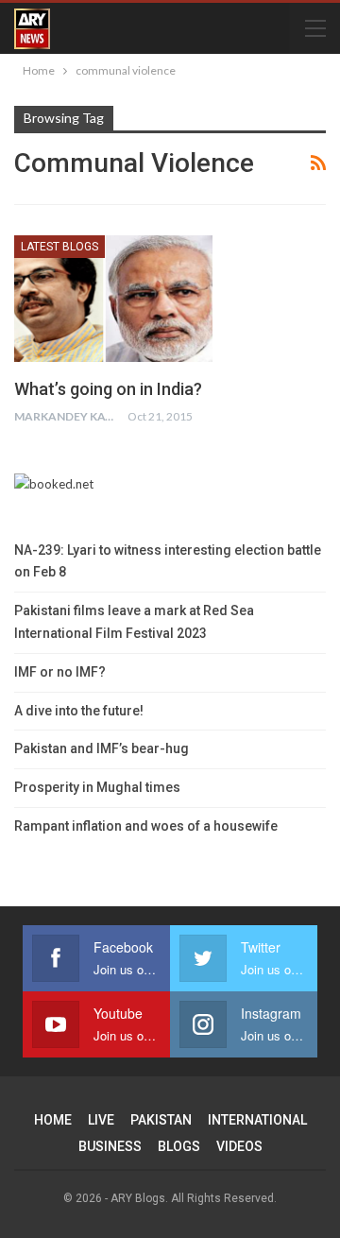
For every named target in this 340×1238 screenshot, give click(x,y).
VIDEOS (239, 1146)
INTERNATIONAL (257, 1119)
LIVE (101, 1119)
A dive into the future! (79, 710)
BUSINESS (110, 1146)
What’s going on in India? (108, 389)
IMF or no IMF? (60, 671)
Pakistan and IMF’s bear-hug (101, 748)
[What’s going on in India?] (113, 298)
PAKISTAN (161, 1119)
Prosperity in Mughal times (97, 787)
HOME (53, 1119)
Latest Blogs (59, 246)
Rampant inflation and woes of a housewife (146, 826)
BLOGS (179, 1146)
